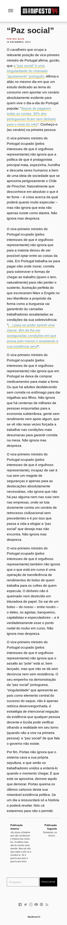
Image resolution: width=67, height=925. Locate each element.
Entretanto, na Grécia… (50, 830)
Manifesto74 (34, 917)
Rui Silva (18, 39)
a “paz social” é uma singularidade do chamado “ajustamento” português (27, 71)
